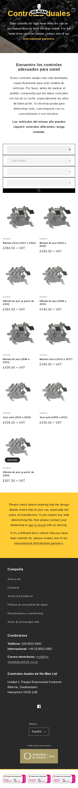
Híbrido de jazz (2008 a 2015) (53, 303)
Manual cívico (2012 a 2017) (56, 359)
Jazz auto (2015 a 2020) (17, 417)
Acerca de (14, 579)
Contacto (13, 587)
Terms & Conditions (20, 596)
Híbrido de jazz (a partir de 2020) (18, 303)
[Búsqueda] (39, 191)
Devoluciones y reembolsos (25, 613)
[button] (5, 10)
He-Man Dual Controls (42, 746)
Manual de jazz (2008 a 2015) (16, 361)
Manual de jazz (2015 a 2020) (53, 245)
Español (36, 731)
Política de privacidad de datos (28, 604)
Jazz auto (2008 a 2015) (54, 417)
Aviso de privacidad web (23, 621)
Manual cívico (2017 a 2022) (19, 243)
